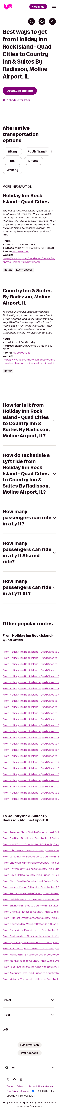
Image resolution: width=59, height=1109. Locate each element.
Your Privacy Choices (18, 1091)
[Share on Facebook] (42, 21)
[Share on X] (31, 21)
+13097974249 (21, 352)
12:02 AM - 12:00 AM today (20, 244)
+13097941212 (20, 251)
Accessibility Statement (41, 1086)
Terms (10, 1086)
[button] (53, 6)
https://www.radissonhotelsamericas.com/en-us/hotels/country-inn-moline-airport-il (29, 361)
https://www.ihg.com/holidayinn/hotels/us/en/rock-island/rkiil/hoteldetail (29, 260)
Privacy (21, 1086)
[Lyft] (8, 6)
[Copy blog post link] (52, 21)
